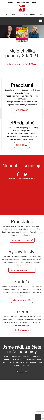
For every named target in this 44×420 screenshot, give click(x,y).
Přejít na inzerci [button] (22, 330)
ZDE (4, 14)
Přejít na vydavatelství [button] (22, 270)
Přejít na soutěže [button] (22, 300)
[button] (38, 417)
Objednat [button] (22, 110)
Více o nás (22, 371)
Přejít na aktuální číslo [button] (22, 64)
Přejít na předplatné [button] (22, 240)
